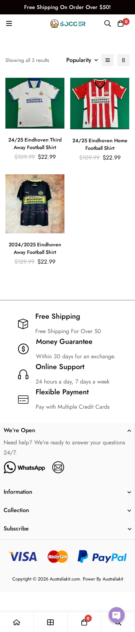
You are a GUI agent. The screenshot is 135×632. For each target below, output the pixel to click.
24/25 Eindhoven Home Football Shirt (99, 144)
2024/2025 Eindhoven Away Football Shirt (35, 248)
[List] (108, 60)
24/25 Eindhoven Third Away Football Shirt (35, 143)
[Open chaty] (117, 615)
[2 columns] (123, 60)
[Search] (107, 23)
